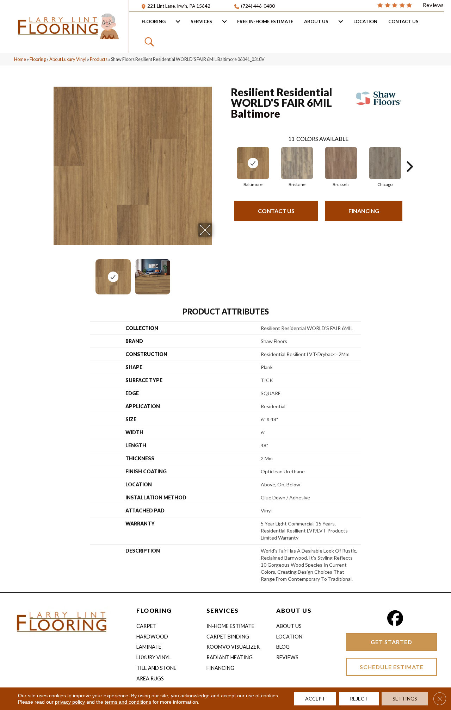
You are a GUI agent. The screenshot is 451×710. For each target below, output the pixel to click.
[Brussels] (341, 163)
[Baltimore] (253, 163)
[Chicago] (385, 163)
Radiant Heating (229, 657)
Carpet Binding (227, 637)
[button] (150, 42)
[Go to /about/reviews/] (410, 4)
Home (20, 59)
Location (365, 21)
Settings (405, 699)
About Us (316, 21)
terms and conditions (128, 702)
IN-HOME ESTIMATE (230, 626)
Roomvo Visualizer (233, 647)
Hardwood (152, 637)
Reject (359, 699)
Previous (48, 273)
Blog (283, 647)
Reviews (287, 657)
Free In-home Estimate (265, 21)
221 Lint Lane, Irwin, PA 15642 (178, 6)
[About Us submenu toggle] (341, 21)
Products (98, 59)
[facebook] (395, 618)
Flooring (154, 21)
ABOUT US (293, 610)
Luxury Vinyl (153, 657)
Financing (363, 210)
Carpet (146, 626)
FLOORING (154, 610)
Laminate (148, 647)
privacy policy (70, 702)
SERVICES (222, 610)
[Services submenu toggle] (224, 21)
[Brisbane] (297, 163)
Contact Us (403, 21)
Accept (315, 699)
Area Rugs (150, 678)
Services (201, 21)
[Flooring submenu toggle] (178, 21)
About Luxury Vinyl (67, 59)
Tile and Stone (156, 668)
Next (216, 273)
